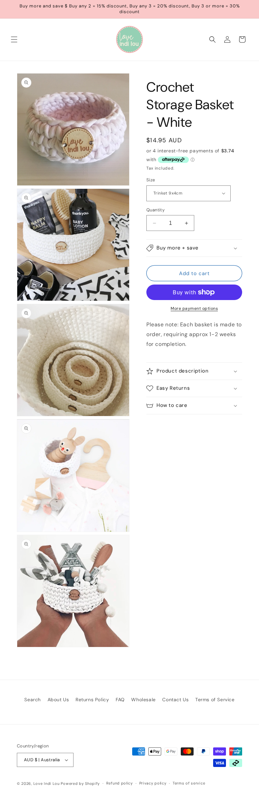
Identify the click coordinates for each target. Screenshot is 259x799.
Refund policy (119, 783)
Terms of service (189, 783)
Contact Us (175, 700)
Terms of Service (215, 700)
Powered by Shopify (80, 783)
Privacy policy (153, 783)
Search (32, 700)
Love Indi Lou (46, 783)
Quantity (155, 210)
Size (150, 180)
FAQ (120, 700)
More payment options (194, 308)
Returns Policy (92, 700)
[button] (14, 39)
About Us (58, 700)
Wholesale (143, 700)
